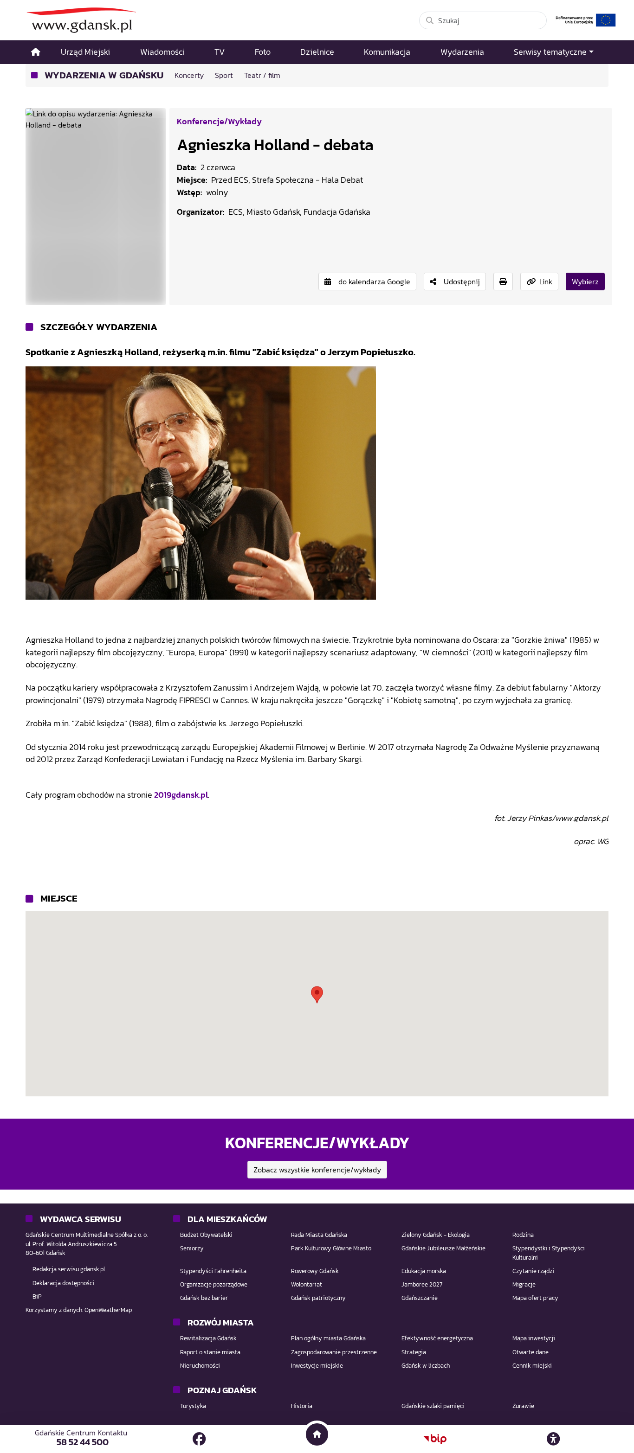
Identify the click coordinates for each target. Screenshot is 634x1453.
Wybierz (585, 281)
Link (545, 281)
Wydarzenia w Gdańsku (104, 75)
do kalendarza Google (374, 281)
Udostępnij (462, 281)
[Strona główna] (36, 52)
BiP (37, 1296)
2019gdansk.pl (181, 795)
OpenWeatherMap (108, 1310)
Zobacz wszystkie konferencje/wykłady (317, 1169)
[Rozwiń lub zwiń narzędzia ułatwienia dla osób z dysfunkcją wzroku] (553, 1439)
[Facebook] (199, 1439)
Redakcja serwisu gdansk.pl (68, 1269)
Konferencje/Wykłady (219, 121)
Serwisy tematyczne (550, 52)
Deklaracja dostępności (63, 1283)
